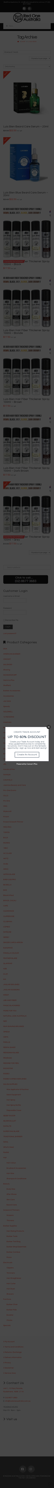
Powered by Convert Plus (27, 764)
